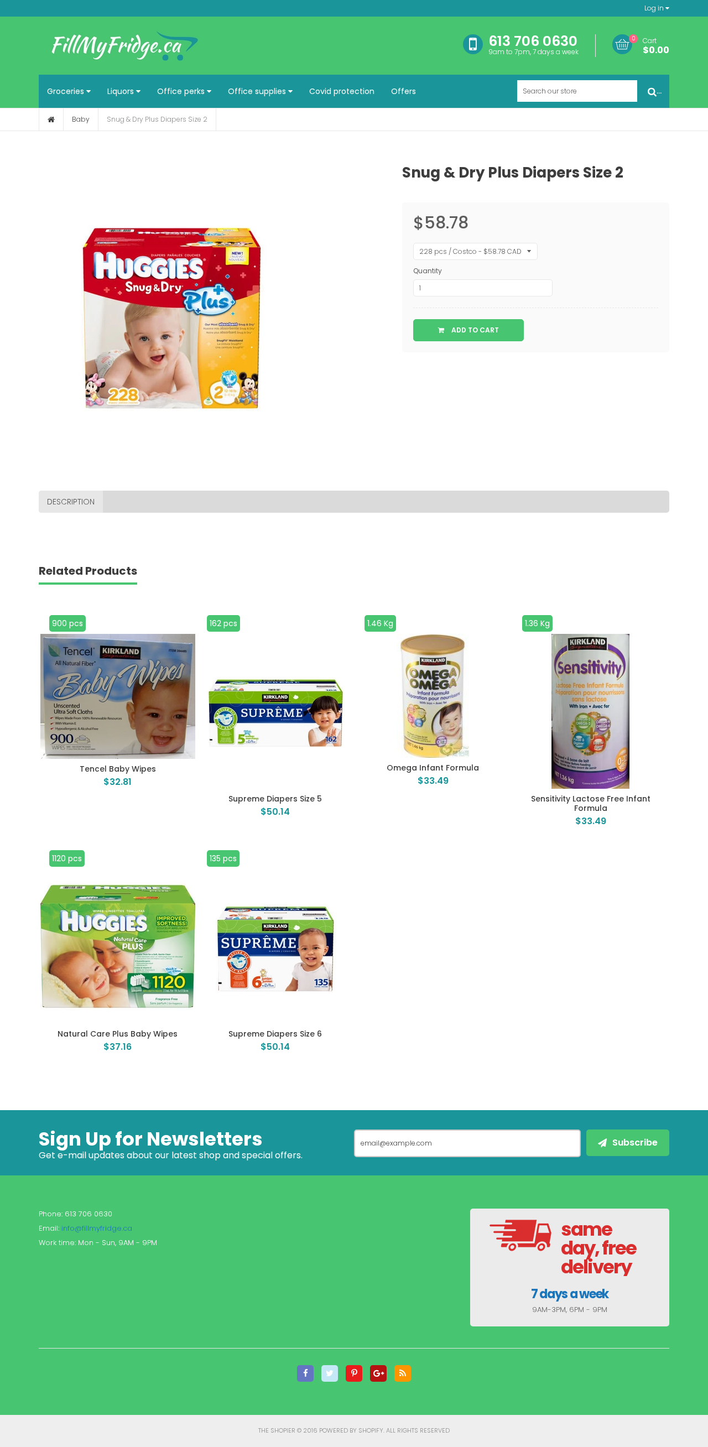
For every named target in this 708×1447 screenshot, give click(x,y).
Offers (403, 91)
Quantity (427, 270)
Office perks (182, 91)
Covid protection (341, 91)
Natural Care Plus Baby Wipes (118, 1033)
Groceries (66, 91)
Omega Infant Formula (433, 767)
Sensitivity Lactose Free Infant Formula (590, 803)
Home (51, 119)
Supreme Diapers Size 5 (275, 798)
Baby (81, 119)
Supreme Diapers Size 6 (275, 1033)
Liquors (121, 91)
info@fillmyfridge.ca (96, 1228)
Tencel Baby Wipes (118, 768)
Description (71, 501)
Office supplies (258, 91)
